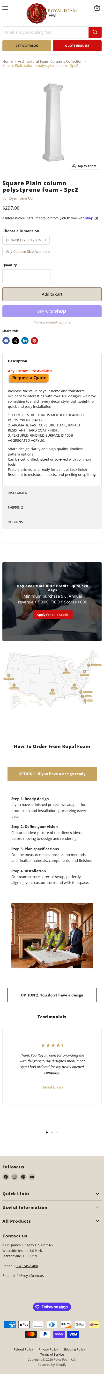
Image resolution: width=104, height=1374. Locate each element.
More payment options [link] (52, 322)
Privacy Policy (48, 1349)
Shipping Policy (74, 1349)
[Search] (95, 32)
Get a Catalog (26, 46)
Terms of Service (52, 1354)
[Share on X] (15, 340)
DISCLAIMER (17, 493)
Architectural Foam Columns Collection (50, 61)
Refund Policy (23, 1349)
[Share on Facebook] (6, 340)
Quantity (9, 265)
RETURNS (15, 521)
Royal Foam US (20, 198)
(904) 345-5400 (26, 1266)
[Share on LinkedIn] (25, 340)
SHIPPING (15, 507)
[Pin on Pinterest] (34, 340)
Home (7, 61)
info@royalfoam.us (28, 1275)
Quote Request (28, 893)
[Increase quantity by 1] (44, 276)
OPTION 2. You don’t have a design (52, 995)
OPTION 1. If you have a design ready (52, 773)
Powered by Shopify (52, 1364)
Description (17, 361)
